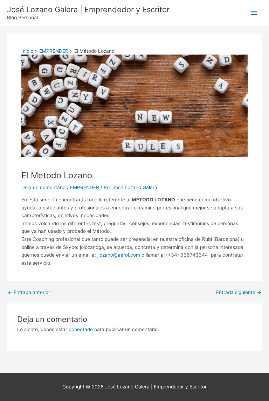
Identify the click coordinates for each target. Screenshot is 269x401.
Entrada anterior (29, 292)
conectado (81, 329)
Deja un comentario (43, 187)
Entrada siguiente (238, 292)
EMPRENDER (84, 187)
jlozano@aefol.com (118, 255)
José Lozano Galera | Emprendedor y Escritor (88, 9)
